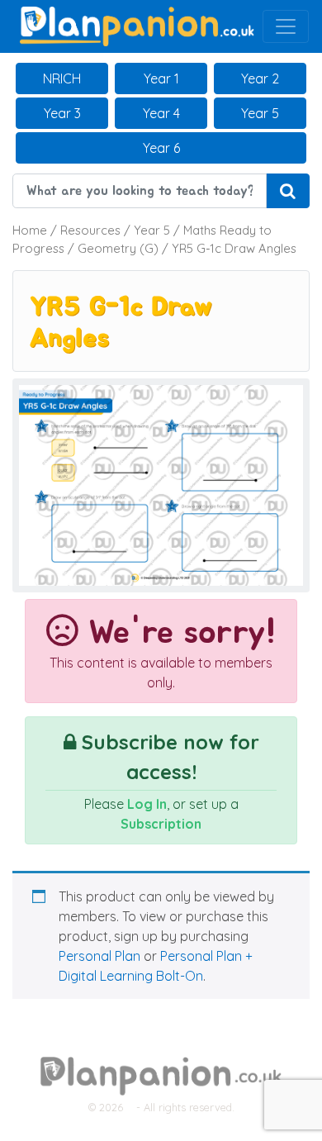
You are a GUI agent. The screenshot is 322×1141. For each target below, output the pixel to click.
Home (29, 230)
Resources (90, 230)
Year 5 (260, 113)
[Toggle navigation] (286, 26)
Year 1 (161, 78)
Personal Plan (99, 956)
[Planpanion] (137, 25)
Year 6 (161, 148)
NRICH (62, 78)
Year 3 (62, 113)
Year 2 (260, 78)
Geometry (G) (118, 248)
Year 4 (161, 113)
